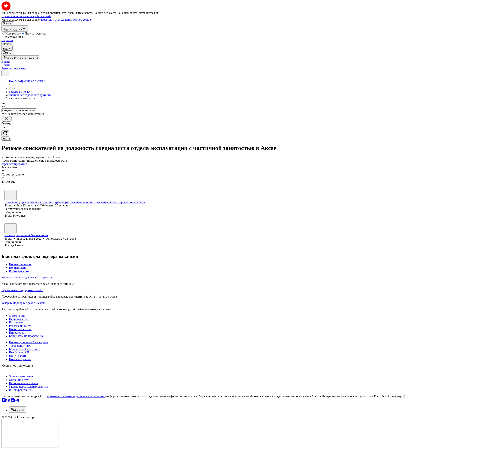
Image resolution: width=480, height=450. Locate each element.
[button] (6, 61)
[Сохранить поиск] (5, 133)
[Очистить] (7, 119)
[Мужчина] (10, 195)
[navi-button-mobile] (5, 73)
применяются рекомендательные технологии (76, 396)
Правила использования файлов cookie (66, 19)
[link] (8, 53)
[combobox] (19, 110)
